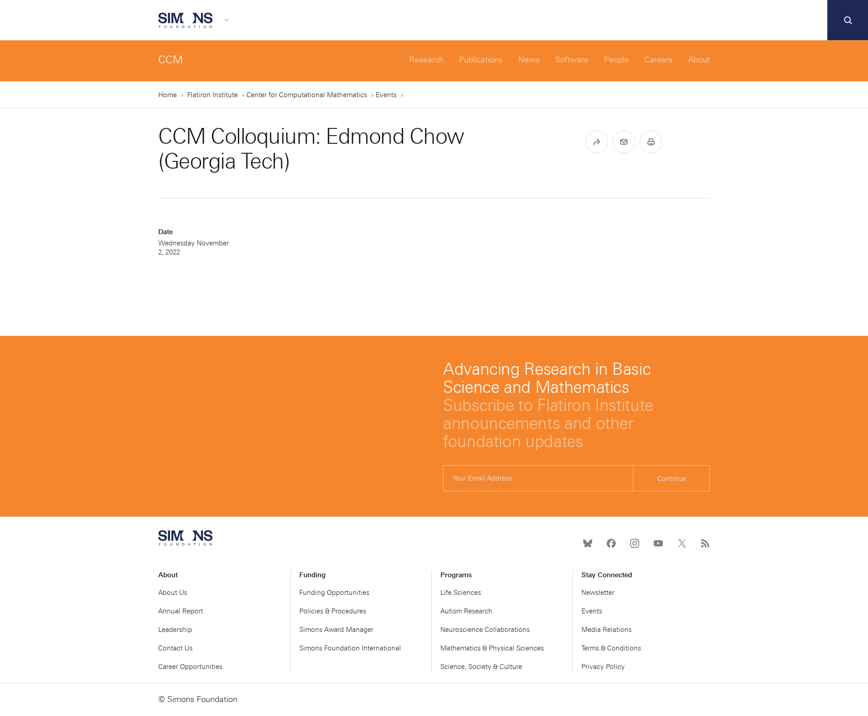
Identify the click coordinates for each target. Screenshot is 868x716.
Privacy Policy (603, 667)
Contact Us (175, 648)
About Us (172, 593)
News (529, 60)
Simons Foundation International (350, 648)
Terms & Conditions (611, 648)
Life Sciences (460, 593)
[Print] (651, 142)
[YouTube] (658, 543)
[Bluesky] (587, 543)
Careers (658, 60)
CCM (170, 59)
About (699, 60)
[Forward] (596, 142)
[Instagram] (634, 543)
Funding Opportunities (334, 593)
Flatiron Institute (212, 95)
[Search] (847, 20)
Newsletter (597, 593)
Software (572, 60)
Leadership (175, 630)
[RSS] (705, 543)
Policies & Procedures (332, 611)
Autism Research (466, 611)
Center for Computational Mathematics (306, 95)
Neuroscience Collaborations (485, 630)
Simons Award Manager (336, 630)
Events (386, 95)
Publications (481, 60)
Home (167, 95)
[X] (681, 543)
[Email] (624, 142)
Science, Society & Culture (481, 667)
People (616, 60)
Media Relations (606, 630)
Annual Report (180, 611)
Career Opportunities (190, 667)
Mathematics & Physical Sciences (492, 648)
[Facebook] (611, 543)
